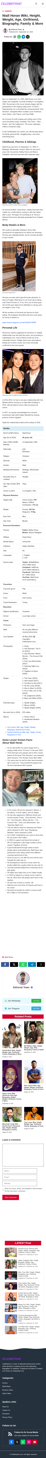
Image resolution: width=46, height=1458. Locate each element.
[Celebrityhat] (11, 3)
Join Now (36, 1001)
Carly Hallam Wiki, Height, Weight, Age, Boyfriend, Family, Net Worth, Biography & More (29, 1285)
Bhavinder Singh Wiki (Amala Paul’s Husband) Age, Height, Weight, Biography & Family (11, 1127)
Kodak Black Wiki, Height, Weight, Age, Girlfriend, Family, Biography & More (11, 1052)
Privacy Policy (7, 1417)
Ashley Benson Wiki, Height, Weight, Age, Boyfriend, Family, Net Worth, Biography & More (29, 1295)
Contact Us (6, 1410)
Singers (8, 11)
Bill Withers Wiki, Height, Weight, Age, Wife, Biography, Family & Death (34, 1048)
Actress (5, 1383)
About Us (5, 1407)
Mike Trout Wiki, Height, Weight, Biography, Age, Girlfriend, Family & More (29, 1274)
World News (6, 1386)
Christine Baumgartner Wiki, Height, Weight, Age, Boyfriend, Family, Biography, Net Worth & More (29, 1318)
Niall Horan (9, 957)
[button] (36, 3)
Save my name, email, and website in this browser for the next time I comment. (23, 1190)
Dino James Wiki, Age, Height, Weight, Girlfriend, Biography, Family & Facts (33, 1087)
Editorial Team (16, 29)
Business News (7, 1390)
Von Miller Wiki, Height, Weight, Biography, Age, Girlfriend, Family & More (29, 1328)
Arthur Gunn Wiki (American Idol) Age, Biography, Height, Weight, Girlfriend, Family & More (11, 1097)
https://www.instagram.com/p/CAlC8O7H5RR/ (19, 322)
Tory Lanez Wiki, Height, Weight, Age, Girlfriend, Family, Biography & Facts (33, 1124)
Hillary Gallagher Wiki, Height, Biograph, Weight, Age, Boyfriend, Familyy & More (28, 1262)
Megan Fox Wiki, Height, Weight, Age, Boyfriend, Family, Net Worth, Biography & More (29, 1306)
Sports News (6, 1393)
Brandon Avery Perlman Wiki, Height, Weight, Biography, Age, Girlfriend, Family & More (29, 1250)
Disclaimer (6, 1414)
